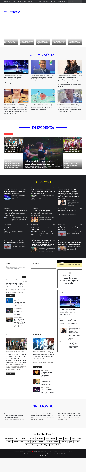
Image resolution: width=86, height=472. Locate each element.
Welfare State (55, 445)
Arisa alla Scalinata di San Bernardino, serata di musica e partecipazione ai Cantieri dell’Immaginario (10, 42)
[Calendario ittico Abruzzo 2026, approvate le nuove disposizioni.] (43, 153)
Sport (10, 1)
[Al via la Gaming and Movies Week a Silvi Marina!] (72, 161)
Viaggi (39, 1)
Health (67, 438)
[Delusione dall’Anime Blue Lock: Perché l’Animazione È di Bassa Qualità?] (36, 389)
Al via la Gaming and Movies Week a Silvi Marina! (71, 165)
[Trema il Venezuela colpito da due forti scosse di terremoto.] (7, 231)
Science (63, 442)
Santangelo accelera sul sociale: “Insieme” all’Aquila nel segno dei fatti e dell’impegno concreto (26, 42)
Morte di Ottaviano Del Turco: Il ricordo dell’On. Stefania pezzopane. (13, 165)
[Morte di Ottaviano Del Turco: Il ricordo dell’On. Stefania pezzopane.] (13, 161)
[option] (11, 40)
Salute (36, 1)
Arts (16, 438)
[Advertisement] (43, 23)
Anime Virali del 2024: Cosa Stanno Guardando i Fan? (47, 383)
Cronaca (6, 1)
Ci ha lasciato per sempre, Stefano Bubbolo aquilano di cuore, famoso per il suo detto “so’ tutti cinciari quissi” (69, 242)
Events (60, 438)
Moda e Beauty (45, 1)
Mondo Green (30, 1)
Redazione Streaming (11, 279)
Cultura (19, 1)
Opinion (34, 442)
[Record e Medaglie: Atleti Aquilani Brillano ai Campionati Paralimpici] (72, 145)
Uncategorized (37, 445)
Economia (24, 1)
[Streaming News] (12, 12)
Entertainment (50, 438)
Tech (28, 445)
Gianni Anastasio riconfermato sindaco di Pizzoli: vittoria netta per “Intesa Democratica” (69, 109)
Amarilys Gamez (36, 451)
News (27, 442)
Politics (49, 442)
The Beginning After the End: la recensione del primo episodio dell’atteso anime (43, 356)
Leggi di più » (10, 295)
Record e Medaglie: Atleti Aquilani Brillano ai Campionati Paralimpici (72, 149)
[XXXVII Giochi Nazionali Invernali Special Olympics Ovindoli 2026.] (9, 300)
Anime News (52, 1)
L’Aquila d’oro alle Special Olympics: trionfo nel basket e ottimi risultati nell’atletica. (69, 227)
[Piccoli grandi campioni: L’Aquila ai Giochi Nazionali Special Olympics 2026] (7, 246)
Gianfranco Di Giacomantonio (11, 75)
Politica (14, 1)
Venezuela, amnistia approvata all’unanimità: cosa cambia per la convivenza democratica (13, 415)
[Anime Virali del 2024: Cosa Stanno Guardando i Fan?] (36, 381)
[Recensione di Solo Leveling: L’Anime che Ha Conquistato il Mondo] (36, 372)
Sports (77, 442)
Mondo (9, 442)
